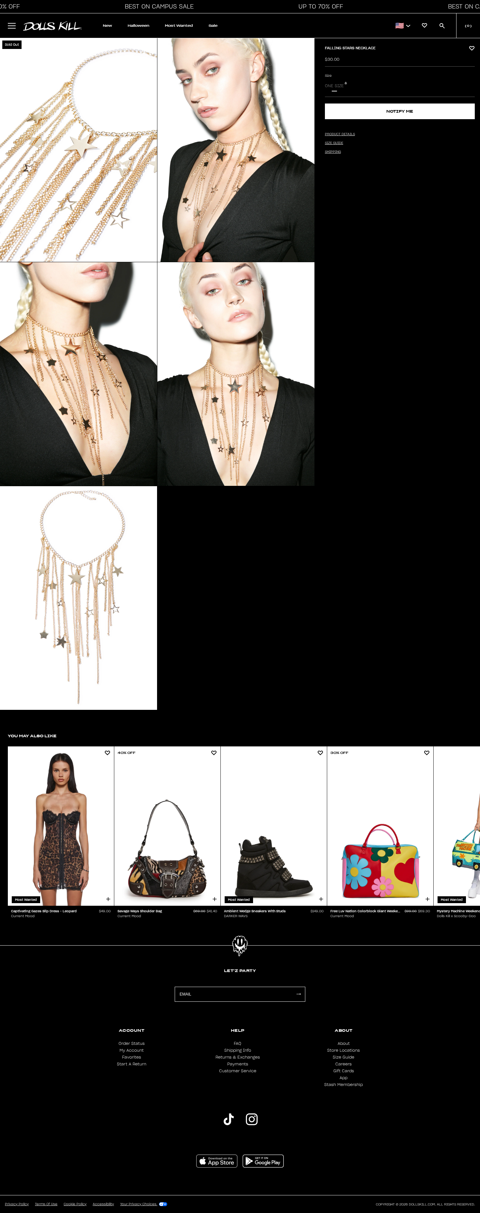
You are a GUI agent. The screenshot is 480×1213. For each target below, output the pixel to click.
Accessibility (103, 1204)
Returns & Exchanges (238, 1057)
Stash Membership (343, 1085)
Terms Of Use (46, 1204)
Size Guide (343, 1057)
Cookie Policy (75, 1204)
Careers (343, 1064)
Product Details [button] (340, 134)
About (344, 1043)
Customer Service (237, 1071)
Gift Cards (343, 1071)
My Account (132, 1050)
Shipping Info (237, 1050)
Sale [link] (213, 26)
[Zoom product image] (78, 150)
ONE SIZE (334, 86)
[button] (157, 6)
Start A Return (131, 1064)
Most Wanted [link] (179, 26)
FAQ (237, 1043)
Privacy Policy (17, 1204)
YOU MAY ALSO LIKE (32, 735)
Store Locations (343, 1050)
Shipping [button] (333, 151)
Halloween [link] (138, 26)
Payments (237, 1064)
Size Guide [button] (334, 143)
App (343, 1078)
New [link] (107, 26)
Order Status (132, 1043)
